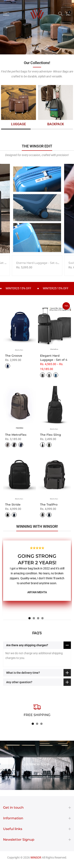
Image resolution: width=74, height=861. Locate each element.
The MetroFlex (16, 435)
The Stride (13, 504)
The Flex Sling (50, 435)
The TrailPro (49, 504)
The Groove (13, 356)
